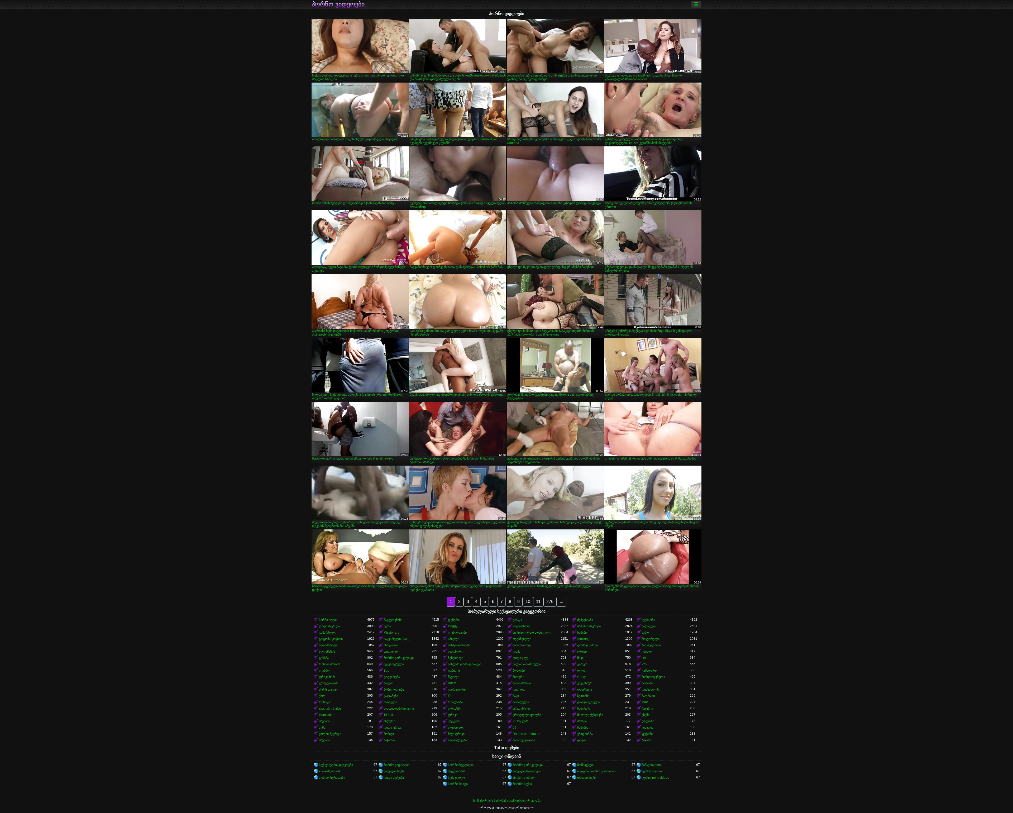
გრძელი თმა (328, 683)
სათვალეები (457, 740)
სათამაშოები (328, 645)
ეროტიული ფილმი (527, 715)
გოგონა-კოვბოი (331, 639)
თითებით (391, 651)
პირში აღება (328, 620)
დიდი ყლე (520, 658)
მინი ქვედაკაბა (524, 740)
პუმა (322, 727)
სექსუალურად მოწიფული (532, 632)
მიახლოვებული (653, 677)
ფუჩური (454, 620)
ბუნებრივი (455, 658)
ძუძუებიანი (585, 620)
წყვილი (453, 677)
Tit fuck (389, 715)
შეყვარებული (394, 664)
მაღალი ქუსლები (590, 715)
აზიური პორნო (523, 777)
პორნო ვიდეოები (338, 4)
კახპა (516, 651)
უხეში (645, 715)
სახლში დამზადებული (464, 664)
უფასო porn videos (655, 777)
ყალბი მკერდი (330, 734)
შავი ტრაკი (456, 734)
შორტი (389, 734)
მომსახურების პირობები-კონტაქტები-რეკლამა (506, 800)
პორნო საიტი (458, 784)
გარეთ (582, 664)
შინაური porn (651, 765)
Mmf (645, 702)
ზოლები (519, 670)
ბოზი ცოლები (394, 689)
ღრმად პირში (587, 645)
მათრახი (648, 696)
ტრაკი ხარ (327, 677)
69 (514, 727)
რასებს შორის (329, 664)
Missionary (391, 632)
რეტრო (647, 708)
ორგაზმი (454, 708)
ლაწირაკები (457, 632)
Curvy (581, 677)
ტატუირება (392, 677)
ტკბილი (454, 670)
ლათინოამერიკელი (399, 708)
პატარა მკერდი (589, 626)
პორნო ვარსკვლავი (399, 658)
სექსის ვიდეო (652, 771)
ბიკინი (646, 740)
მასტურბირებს (459, 645)
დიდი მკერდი (329, 626)
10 (527, 601)
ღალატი (648, 721)
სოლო (388, 683)
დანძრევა (584, 689)
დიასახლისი (651, 689)
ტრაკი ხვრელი (588, 702)
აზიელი (453, 639)
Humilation (327, 715)
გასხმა (324, 658)
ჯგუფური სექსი (330, 708)
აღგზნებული (522, 639)
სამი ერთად (522, 645)
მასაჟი (582, 721)
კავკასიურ (584, 683)
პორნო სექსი (522, 784)
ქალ (322, 696)
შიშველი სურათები (527, 771)
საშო (645, 632)
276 (549, 601)
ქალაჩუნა (391, 696)
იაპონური (455, 651)
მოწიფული (521, 702)
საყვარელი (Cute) (397, 639)
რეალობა (455, 702)
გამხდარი (649, 670)
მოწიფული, (585, 765)
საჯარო (389, 740)
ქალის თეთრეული (527, 664)
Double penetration (526, 734)
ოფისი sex (456, 727)
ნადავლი (649, 626)
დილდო (519, 689)
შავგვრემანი (393, 620)
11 (538, 601)
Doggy (452, 626)
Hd (644, 658)
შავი (580, 658)
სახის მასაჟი (522, 683)
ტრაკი (517, 620)
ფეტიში (647, 734)
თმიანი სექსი (586, 777)
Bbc (386, 670)
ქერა (387, 626)
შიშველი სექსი (394, 771)
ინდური (389, 721)
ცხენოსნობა (521, 626)
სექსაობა (648, 620)
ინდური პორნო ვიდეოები (596, 771)
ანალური (391, 645)
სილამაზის (327, 651)
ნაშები (582, 632)
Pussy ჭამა (520, 721)
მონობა (647, 683)
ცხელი (647, 651)
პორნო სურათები (332, 777)
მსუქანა (324, 721)
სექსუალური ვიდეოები (336, 765)
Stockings (584, 639)
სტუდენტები (522, 708)
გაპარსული (327, 632)
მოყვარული (651, 639)
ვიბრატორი (457, 689)
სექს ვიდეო (456, 777)
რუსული (325, 702)
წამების (582, 727)
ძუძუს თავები (328, 689)
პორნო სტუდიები (461, 765)
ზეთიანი (583, 696)
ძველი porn (456, 771)
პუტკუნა (454, 721)
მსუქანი (324, 740)
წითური (518, 677)
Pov (644, 664)
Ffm (450, 696)
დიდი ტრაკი (393, 727)
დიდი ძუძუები (394, 777)
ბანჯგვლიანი (651, 645)
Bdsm (452, 683)
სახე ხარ (583, 708)
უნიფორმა (585, 734)
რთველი (390, 702)
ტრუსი (582, 651)
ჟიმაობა (647, 727)
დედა (581, 670)
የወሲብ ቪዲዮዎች (330, 771)
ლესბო (324, 670)
